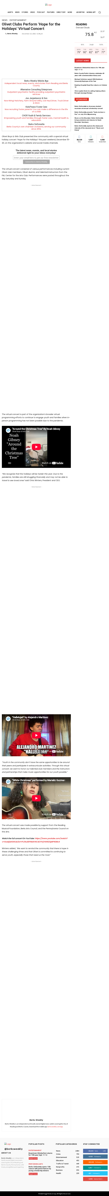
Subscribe (102, 136)
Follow (91, 136)
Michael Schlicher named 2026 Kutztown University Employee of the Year (89, 80)
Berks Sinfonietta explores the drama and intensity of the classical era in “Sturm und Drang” (89, 128)
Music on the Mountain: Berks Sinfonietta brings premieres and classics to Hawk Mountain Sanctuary (89, 120)
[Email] (50, 1092)
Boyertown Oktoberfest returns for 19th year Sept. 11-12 (40, 1154)
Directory (92, 99)
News (4, 20)
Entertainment (18, 20)
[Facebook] (26, 1092)
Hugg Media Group (49, 1194)
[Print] (56, 1092)
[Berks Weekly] (3, 33)
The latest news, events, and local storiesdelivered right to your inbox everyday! (36, 151)
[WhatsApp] (38, 1092)
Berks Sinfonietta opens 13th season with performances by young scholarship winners (40, 1169)
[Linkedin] (44, 1092)
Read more (33, 1158)
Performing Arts (36, 1164)
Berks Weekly (12, 34)
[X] (32, 1092)
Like (79, 136)
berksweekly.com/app (55, 1127)
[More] (63, 1092)
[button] (99, 12)
